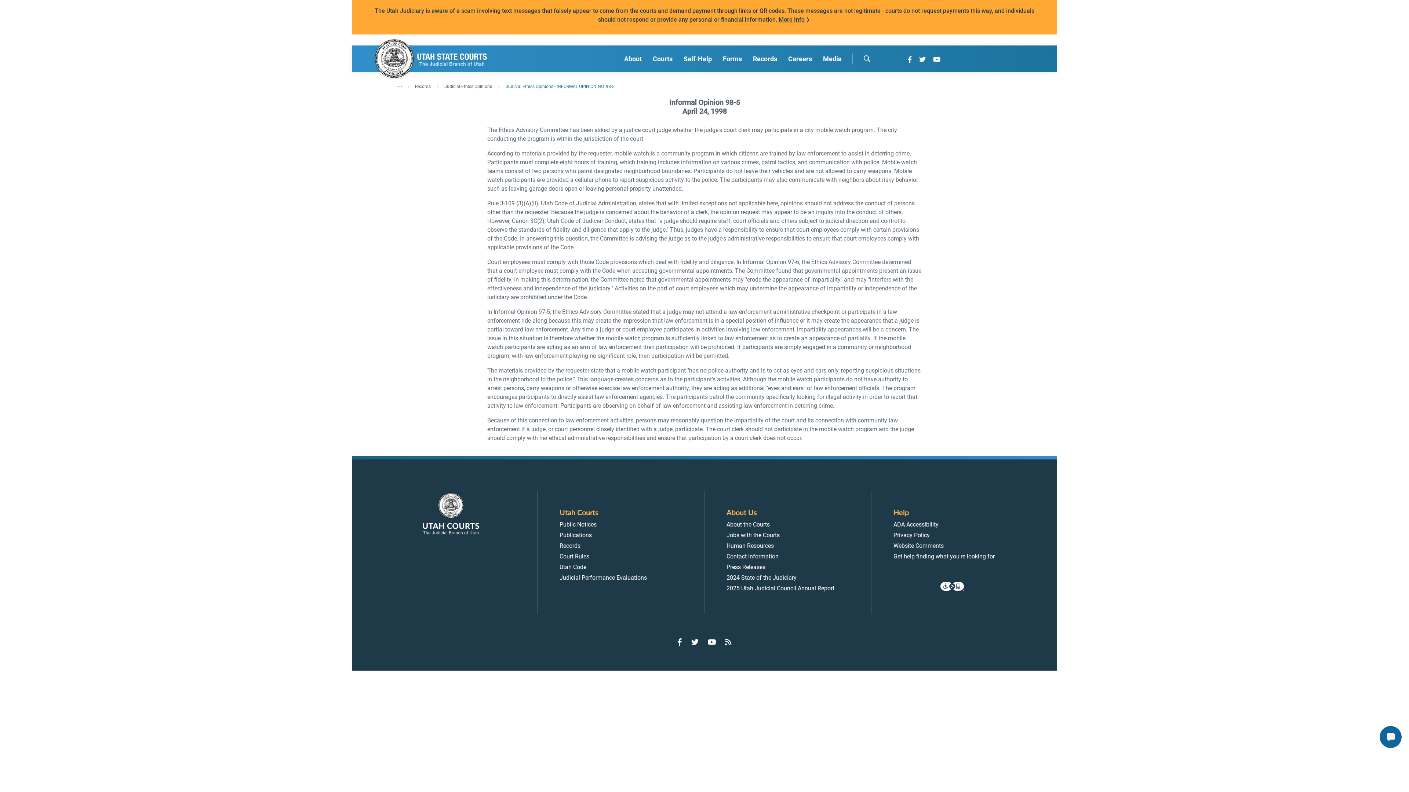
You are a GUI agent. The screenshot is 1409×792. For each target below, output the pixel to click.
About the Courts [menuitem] (748, 524)
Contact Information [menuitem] (753, 556)
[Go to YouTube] (936, 59)
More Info (792, 19)
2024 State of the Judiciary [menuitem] (762, 577)
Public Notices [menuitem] (578, 524)
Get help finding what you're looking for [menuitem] (944, 556)
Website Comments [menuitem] (918, 545)
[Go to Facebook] (910, 59)
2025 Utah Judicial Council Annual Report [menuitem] (780, 588)
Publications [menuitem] (576, 535)
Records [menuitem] (765, 59)
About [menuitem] (633, 59)
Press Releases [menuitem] (746, 567)
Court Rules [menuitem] (574, 556)
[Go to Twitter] (922, 59)
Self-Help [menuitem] (698, 59)
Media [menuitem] (832, 59)
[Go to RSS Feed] (728, 642)
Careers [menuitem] (800, 59)
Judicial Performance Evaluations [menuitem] (603, 577)
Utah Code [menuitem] (573, 567)
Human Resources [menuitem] (750, 545)
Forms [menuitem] (732, 59)
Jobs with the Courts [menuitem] (753, 535)
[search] (867, 58)
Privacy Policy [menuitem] (911, 535)
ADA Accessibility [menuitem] (916, 524)
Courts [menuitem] (663, 59)
